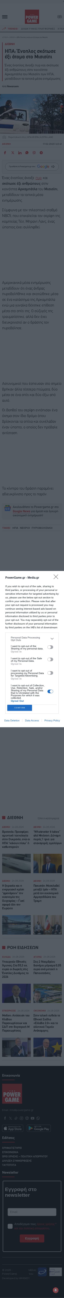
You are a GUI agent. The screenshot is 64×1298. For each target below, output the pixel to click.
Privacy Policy (52, 720)
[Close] (57, 578)
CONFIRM (19, 708)
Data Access (32, 720)
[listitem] (32, 638)
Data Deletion (12, 720)
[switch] (50, 647)
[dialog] (32, 649)
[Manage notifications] (55, 1290)
